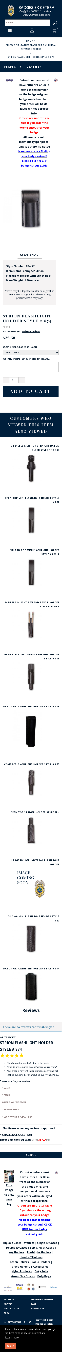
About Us (9, 1299)
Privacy (8, 1304)
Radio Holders (41, 1262)
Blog (7, 1313)
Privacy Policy (51, 1074)
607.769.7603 (14, 1322)
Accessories (40, 1266)
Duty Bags (44, 1276)
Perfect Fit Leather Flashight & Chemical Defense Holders (31, 47)
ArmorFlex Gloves (23, 1276)
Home (29, 41)
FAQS (33, 1304)
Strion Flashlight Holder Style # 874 (31, 57)
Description (29, 255)
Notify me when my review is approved (29, 1128)
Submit (31, 1154)
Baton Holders (19, 1262)
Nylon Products (22, 1271)
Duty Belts (41, 1271)
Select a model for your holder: (20, 347)
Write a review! (31, 331)
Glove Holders (21, 1266)
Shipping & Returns (42, 1299)
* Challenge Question (16, 1135)
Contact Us (37, 1308)
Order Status (11, 1308)
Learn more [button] (12, 1337)
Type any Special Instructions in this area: (26, 359)
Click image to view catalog (9, 1194)
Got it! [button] (10, 1346)
